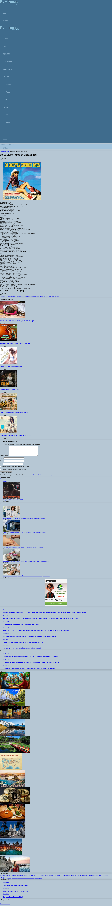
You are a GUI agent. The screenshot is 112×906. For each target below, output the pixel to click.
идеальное (23, 875)
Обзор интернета (11, 114)
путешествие (95, 875)
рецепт (3, 877)
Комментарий (4, 455)
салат (13, 878)
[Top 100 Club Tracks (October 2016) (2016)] (8, 340)
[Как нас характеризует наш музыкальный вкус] (12, 317)
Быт (4, 46)
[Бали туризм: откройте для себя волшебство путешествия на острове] (11, 854)
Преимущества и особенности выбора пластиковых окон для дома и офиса (24, 532)
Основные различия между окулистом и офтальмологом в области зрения (24, 518)
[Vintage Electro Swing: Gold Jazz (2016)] (8, 409)
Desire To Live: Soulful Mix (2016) (11, 366)
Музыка (8, 122)
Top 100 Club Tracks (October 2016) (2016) (15, 343)
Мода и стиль (8, 69)
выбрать (13, 875)
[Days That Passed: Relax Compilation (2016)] (8, 432)
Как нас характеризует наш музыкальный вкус (17, 321)
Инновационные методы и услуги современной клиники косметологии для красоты (26, 561)
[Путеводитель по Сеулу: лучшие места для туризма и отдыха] (15, 752)
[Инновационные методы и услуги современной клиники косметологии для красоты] (11, 560)
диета (19, 875)
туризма (40, 878)
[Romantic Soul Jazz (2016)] (8, 386)
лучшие (29, 875)
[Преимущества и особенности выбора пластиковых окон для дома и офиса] (11, 531)
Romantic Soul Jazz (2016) (9, 389)
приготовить (78, 875)
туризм (35, 878)
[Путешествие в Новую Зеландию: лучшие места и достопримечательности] (12, 735)
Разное (5, 107)
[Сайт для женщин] (9, 4)
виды (1, 875)
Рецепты (8, 84)
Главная (2, 151)
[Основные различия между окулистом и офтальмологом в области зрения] (11, 516)
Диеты (8, 92)
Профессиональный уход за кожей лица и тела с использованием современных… (26, 576)
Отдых (5, 99)
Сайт (1, 463)
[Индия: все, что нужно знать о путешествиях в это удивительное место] (15, 872)
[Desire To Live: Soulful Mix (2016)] (8, 363)
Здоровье (6, 54)
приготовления (87, 875)
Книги (7, 130)
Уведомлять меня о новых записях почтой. (14, 469)
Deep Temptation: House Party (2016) (13, 499)
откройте (51, 875)
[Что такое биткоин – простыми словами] (15, 803)
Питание (6, 76)
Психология (7, 61)
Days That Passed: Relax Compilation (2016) (15, 435)
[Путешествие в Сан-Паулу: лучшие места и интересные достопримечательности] (12, 837)
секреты (17, 878)
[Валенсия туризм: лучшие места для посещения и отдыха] (12, 705)
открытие (58, 875)
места (36, 875)
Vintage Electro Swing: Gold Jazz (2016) (14, 412)
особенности (43, 875)
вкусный (5, 875)
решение (9, 878)
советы (22, 878)
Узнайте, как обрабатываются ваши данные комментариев (47, 475)
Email (2, 461)
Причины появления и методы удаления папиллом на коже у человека (23, 547)
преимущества (68, 875)
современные (29, 878)
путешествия (104, 875)
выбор (8, 875)
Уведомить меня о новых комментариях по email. (16, 466)
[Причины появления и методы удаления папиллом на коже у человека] (11, 545)
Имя (1, 458)
